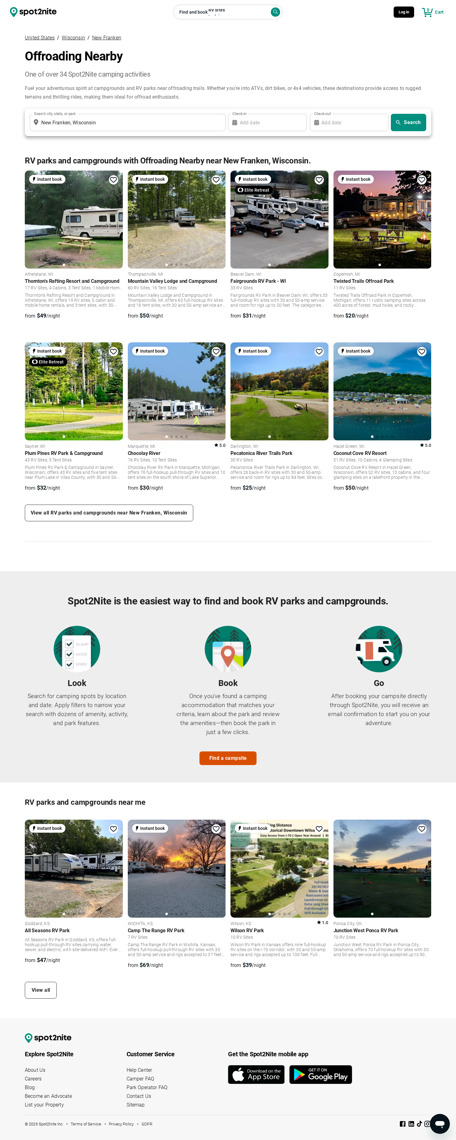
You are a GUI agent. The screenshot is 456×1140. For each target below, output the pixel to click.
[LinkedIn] (412, 1125)
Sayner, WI (35, 446)
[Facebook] (403, 1125)
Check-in (239, 114)
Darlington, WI (244, 446)
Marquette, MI (141, 446)
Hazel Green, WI (348, 446)
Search (412, 122)
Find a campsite (228, 758)
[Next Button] (116, 868)
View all (41, 990)
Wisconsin (73, 38)
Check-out (322, 114)
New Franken (106, 38)
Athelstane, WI (39, 274)
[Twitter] (420, 1124)
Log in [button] (404, 12)
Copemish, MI (346, 274)
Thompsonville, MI (145, 274)
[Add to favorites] (113, 180)
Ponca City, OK (347, 923)
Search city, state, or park (55, 114)
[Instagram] (427, 1125)
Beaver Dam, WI (246, 274)
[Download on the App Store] (258, 1074)
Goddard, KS (37, 923)
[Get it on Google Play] (320, 1074)
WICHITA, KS (140, 923)
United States (40, 38)
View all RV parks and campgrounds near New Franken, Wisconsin (109, 513)
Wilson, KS (240, 923)
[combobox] (126, 122)
